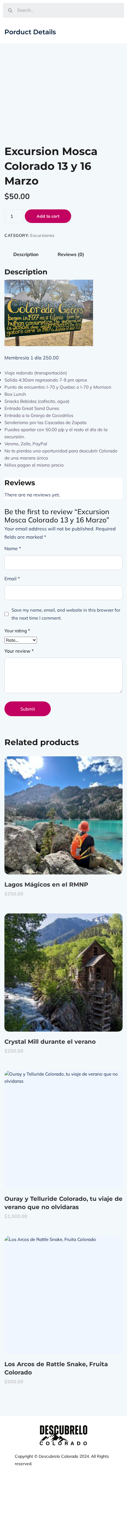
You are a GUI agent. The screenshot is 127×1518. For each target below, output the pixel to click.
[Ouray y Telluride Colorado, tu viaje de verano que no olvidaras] (63, 1130)
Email (12, 579)
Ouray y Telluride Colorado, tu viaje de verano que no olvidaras (63, 1203)
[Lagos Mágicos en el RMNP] (63, 815)
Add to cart (48, 216)
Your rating (17, 630)
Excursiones (42, 235)
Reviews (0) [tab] (71, 254)
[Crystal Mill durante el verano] (63, 972)
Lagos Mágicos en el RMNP (46, 884)
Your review (19, 651)
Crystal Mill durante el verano (50, 1041)
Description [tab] (26, 254)
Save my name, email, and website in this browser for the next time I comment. (66, 614)
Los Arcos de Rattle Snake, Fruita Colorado (56, 1368)
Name (12, 548)
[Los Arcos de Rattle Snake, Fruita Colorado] (63, 1295)
